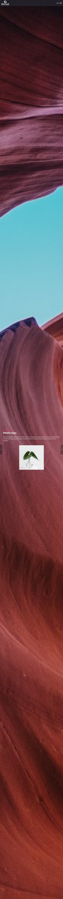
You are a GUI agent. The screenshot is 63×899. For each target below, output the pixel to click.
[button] (59, 3)
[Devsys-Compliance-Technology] (6, 3)
